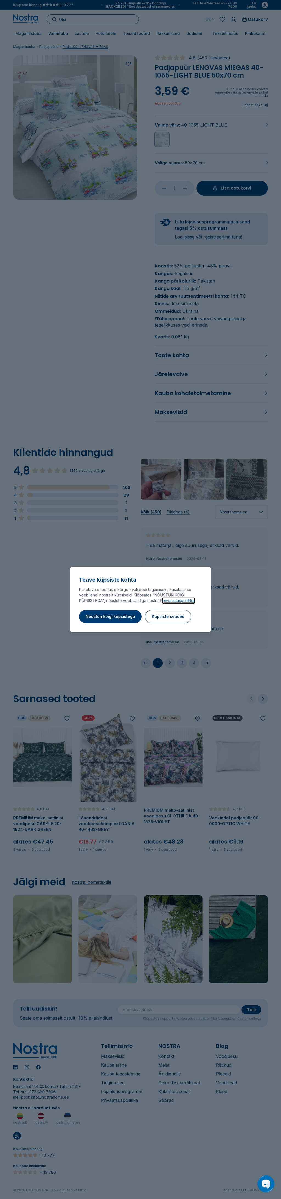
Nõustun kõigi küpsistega (110, 616)
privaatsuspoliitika (178, 600)
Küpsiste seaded (168, 616)
